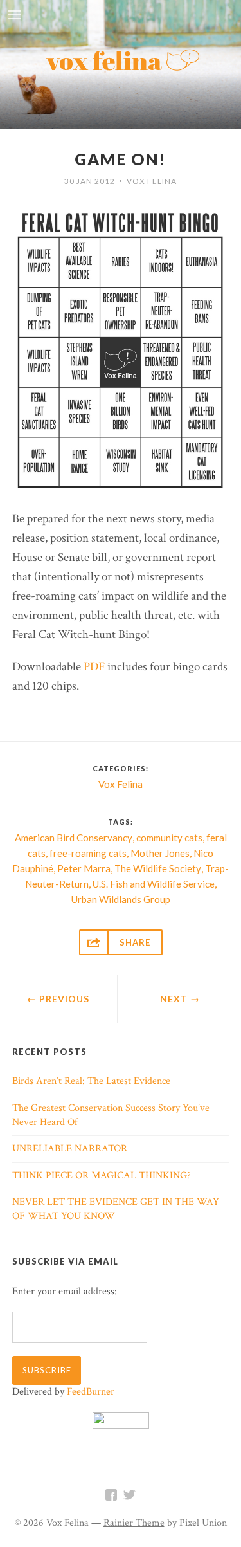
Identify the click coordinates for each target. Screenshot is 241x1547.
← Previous (58, 998)
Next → (180, 998)
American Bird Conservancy (73, 837)
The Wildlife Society (157, 868)
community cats (169, 837)
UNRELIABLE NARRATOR (69, 1148)
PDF (94, 667)
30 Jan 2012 (89, 181)
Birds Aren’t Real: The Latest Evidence (91, 1081)
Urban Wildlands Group (120, 899)
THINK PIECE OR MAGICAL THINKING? (101, 1175)
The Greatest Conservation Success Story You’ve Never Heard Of (111, 1115)
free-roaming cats (88, 853)
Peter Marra (84, 868)
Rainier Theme (134, 1523)
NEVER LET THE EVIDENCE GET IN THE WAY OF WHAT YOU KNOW (115, 1209)
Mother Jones (160, 853)
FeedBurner (90, 1391)
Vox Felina (152, 181)
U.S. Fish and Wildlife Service (154, 884)
